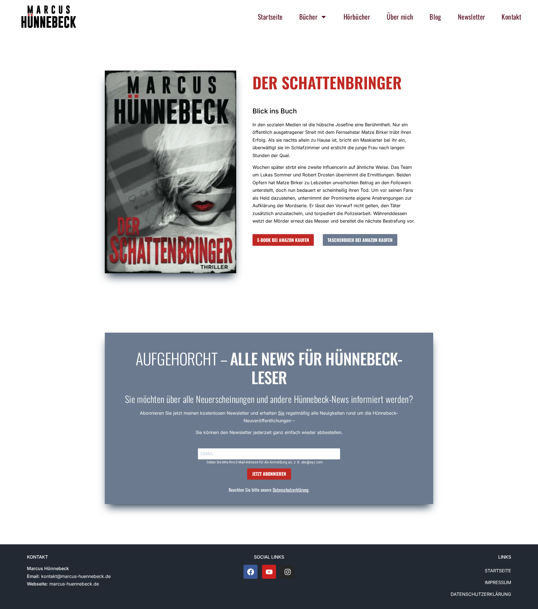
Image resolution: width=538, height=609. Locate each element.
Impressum (498, 582)
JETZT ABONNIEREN (269, 473)
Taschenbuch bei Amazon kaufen (360, 240)
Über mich (400, 16)
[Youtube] (269, 572)
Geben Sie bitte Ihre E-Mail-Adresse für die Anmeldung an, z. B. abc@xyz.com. (265, 462)
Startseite (270, 16)
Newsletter (471, 16)
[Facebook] (251, 572)
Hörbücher (357, 16)
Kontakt (511, 16)
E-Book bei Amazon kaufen (283, 240)
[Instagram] (287, 572)
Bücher (308, 16)
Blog (435, 16)
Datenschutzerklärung (291, 489)
